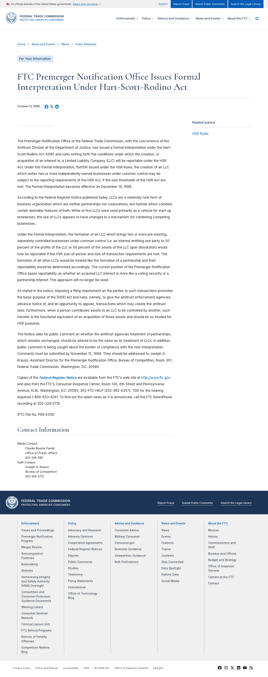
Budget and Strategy (222, 559)
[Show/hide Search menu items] (257, 18)
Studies (73, 568)
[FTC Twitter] (232, 667)
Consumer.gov (125, 542)
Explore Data (170, 574)
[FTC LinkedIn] (239, 668)
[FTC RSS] (251, 668)
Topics (166, 549)
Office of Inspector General (131, 668)
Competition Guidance (130, 555)
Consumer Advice (127, 530)
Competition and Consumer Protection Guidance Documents (36, 596)
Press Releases (86, 44)
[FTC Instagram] (226, 668)
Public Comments (80, 561)
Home (21, 44)
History (213, 536)
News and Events (43, 44)
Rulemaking (29, 564)
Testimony (75, 574)
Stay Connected (172, 561)
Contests (167, 555)
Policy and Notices (47, 668)
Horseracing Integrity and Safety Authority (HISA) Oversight (35, 581)
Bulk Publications (127, 561)
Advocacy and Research (84, 530)
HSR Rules (200, 134)
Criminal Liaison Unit (35, 624)
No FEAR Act (101, 668)
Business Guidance (128, 549)
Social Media (170, 581)
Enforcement (30, 523)
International (77, 587)
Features (167, 542)
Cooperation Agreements (85, 542)
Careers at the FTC (221, 577)
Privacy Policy (21, 668)
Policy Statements (80, 581)
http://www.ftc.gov (155, 378)
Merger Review (31, 547)
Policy (72, 523)
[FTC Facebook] (220, 668)
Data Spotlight (171, 568)
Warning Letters (32, 607)
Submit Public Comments (210, 4)
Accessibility (70, 668)
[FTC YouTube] (245, 668)
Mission (213, 530)
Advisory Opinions (80, 536)
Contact (213, 583)
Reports (73, 555)
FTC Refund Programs (36, 630)
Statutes (27, 570)
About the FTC (218, 523)
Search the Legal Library (246, 4)
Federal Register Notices (85, 549)
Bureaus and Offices (222, 553)
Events (166, 536)
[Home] (35, 21)
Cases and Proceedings (37, 530)
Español (163, 3)
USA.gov (158, 668)
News (65, 44)
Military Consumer (127, 536)
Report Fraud (181, 4)
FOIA (86, 668)
